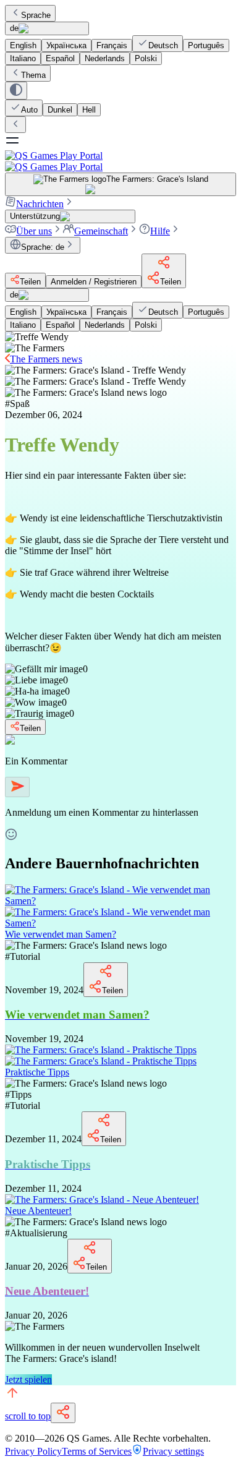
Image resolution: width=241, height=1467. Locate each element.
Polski (146, 58)
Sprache (36, 15)
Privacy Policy (33, 1451)
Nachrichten (40, 204)
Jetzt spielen (28, 1379)
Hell (89, 109)
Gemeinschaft (101, 231)
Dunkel (60, 109)
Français (111, 45)
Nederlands (105, 58)
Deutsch (163, 45)
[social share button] (63, 1413)
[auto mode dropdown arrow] (16, 91)
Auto (29, 109)
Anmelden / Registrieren (94, 281)
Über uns (34, 231)
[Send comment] (17, 787)
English (23, 45)
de (14, 28)
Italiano (23, 58)
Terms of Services (97, 1451)
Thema (33, 75)
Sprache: (42, 247)
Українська (66, 45)
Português (206, 45)
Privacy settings (173, 1451)
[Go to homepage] (120, 161)
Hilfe (160, 231)
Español (60, 58)
